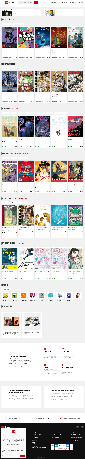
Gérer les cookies (5, 455)
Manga (13, 68)
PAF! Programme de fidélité (56, 437)
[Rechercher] (36, 2)
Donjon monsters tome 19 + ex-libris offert (8, 49)
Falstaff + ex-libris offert (57, 48)
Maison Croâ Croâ (72, 227)
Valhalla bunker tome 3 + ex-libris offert (25, 183)
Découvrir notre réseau (14, 403)
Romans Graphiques (40, 113)
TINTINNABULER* (74, 440)
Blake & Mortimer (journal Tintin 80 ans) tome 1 (58, 183)
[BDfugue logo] (10, 2)
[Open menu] (2, 2)
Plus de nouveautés (16, 108)
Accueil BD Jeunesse (36, 436)
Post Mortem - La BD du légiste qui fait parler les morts (9, 270)
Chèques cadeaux (75, 439)
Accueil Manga (35, 437)
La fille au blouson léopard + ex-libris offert (25, 49)
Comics (35, 6)
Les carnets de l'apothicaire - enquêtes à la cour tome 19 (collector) (75, 271)
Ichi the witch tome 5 (24, 93)
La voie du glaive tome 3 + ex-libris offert (42, 183)
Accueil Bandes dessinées (37, 434)
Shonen (64, 113)
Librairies (54, 2)
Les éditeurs (34, 440)
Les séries (34, 442)
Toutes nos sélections (6, 289)
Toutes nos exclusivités (18, 19)
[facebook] (77, 427)
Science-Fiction (49, 113)
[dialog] (13, 443)
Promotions (64, 6)
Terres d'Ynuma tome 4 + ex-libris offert (75, 49)
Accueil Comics (35, 439)
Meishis (10, 23)
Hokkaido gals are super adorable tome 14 (57, 270)
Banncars (21, 23)
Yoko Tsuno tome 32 (7, 183)
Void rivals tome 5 (39, 138)
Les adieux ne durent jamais (41, 227)
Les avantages (74, 436)
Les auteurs (34, 443)
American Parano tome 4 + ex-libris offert (75, 138)
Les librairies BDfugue (75, 434)
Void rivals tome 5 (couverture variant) (26, 138)
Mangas (21, 6)
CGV (38, 457)
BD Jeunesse (49, 6)
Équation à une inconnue (58, 227)
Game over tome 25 (56, 138)
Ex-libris (4, 23)
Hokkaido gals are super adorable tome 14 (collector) (42, 270)
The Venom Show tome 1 (8, 93)
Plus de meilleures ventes (22, 153)
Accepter (22, 455)
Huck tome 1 (22, 270)
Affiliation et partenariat (56, 436)
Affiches (15, 23)
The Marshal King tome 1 (24, 227)
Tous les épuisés (21, 243)
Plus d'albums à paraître (22, 64)
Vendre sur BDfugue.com (56, 434)
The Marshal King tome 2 (41, 93)
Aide (46, 2)
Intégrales (32, 113)
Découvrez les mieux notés (21, 198)
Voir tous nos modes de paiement (39, 447)
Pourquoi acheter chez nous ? (15, 366)
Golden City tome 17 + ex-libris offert (42, 49)
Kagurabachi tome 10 (73, 93)
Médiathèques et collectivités (77, 437)
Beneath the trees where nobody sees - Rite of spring (8, 228)
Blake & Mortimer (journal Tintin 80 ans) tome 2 (74, 183)
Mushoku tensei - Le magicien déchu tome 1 (59, 93)
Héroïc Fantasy (57, 113)
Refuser (17, 455)
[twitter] (82, 427)
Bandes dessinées (7, 6)
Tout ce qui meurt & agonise (9, 138)
